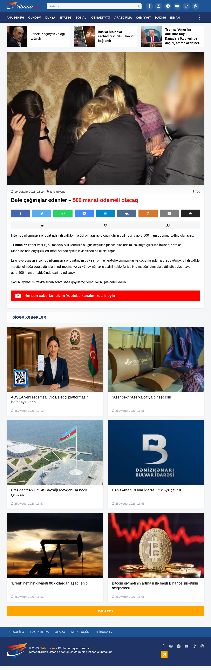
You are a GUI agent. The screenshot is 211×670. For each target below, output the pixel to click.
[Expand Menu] (199, 17)
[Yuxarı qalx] (199, 658)
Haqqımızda (39, 631)
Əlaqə (60, 631)
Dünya (50, 17)
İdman (175, 17)
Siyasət (65, 17)
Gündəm (34, 17)
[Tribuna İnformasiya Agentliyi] (24, 6)
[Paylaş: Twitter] (41, 213)
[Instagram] (158, 6)
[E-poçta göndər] (169, 213)
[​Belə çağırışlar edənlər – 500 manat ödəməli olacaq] (105, 118)
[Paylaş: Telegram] (105, 213)
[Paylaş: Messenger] (84, 213)
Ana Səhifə (15, 17)
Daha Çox (105, 611)
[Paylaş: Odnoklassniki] (148, 213)
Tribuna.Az (47, 648)
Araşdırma (123, 17)
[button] (190, 213)
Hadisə (160, 17)
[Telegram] (167, 6)
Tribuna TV (103, 631)
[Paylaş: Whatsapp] (63, 213)
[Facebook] (149, 6)
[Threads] (195, 6)
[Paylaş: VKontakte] (126, 213)
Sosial (81, 17)
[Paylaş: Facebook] (20, 213)
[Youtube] (177, 6)
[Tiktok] (186, 6)
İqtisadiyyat (100, 17)
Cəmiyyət (143, 17)
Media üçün (80, 631)
